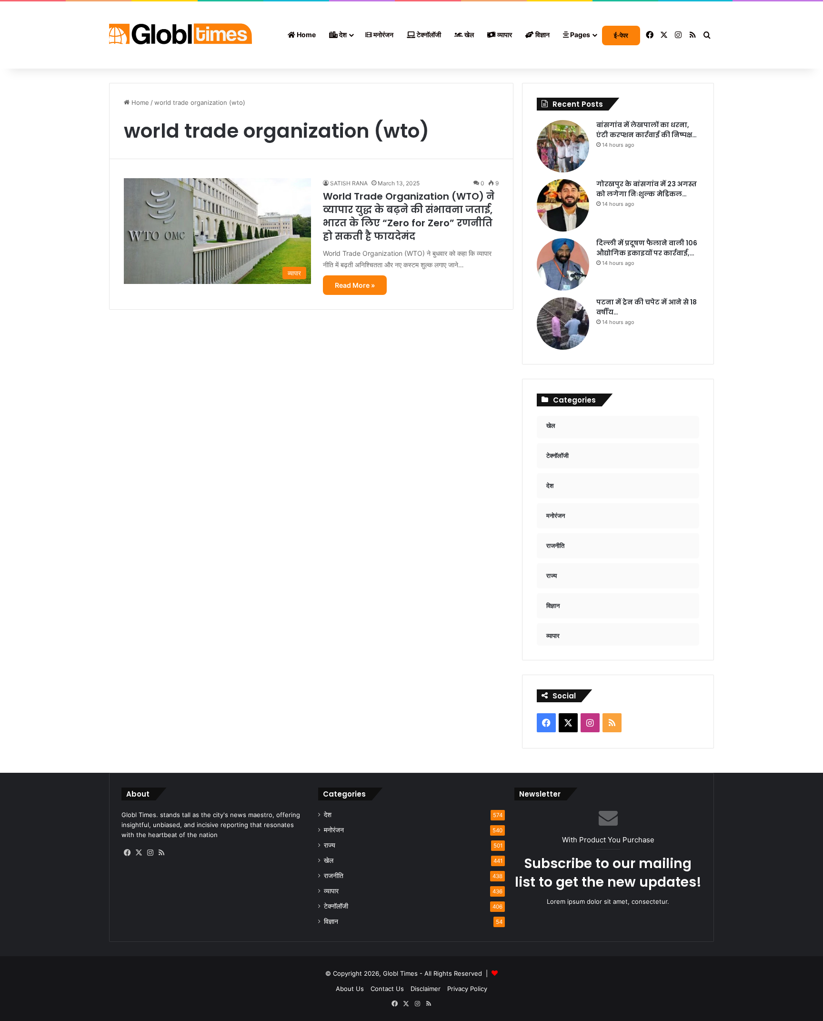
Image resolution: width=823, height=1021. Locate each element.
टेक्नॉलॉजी (428, 34)
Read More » (355, 285)
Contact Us (387, 988)
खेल (468, 34)
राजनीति (333, 875)
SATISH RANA (349, 183)
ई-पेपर (621, 35)
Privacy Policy (467, 988)
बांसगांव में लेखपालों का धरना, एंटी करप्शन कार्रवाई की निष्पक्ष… (646, 130)
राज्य (329, 845)
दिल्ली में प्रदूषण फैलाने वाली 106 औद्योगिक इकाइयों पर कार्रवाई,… (646, 248)
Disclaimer (426, 988)
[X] (138, 853)
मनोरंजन (382, 34)
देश (342, 34)
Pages (579, 34)
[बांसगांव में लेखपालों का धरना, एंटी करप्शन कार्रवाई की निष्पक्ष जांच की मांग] (563, 146)
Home (305, 34)
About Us (350, 988)
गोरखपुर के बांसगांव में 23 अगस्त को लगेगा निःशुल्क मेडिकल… (646, 189)
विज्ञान (542, 34)
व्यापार (504, 34)
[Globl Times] (180, 35)
